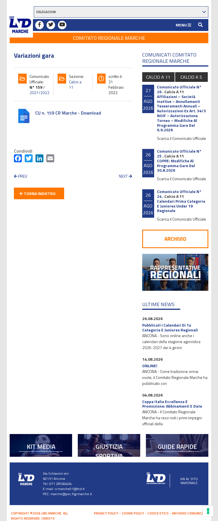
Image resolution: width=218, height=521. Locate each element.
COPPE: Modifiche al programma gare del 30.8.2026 (176, 165)
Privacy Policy (106, 513)
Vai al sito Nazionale (189, 480)
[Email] (50, 159)
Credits (48, 518)
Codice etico (158, 513)
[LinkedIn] (39, 159)
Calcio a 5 (191, 77)
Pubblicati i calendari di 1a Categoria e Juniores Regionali (170, 327)
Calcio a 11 (75, 84)
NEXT (124, 176)
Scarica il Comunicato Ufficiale (181, 138)
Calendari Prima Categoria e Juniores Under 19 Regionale (181, 206)
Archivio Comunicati (189, 513)
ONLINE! (149, 366)
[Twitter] (29, 159)
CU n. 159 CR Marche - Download (68, 112)
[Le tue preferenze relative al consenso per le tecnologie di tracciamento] (208, 511)
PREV (22, 176)
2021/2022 (39, 93)
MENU (182, 25)
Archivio (175, 238)
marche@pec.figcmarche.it (71, 494)
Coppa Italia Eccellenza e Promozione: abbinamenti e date (172, 403)
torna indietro (39, 193)
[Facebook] (18, 159)
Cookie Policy (133, 513)
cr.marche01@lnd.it (69, 488)
